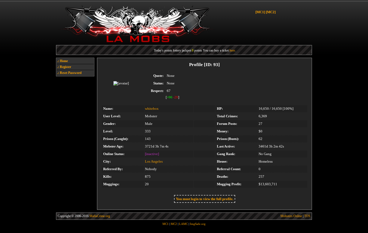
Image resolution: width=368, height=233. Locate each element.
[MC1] (260, 12)
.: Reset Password (69, 73)
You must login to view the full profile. (204, 199)
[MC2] (271, 12)
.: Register (64, 67)
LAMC (183, 223)
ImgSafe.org (198, 223)
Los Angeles (154, 161)
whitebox (152, 109)
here (232, 50)
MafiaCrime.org (99, 216)
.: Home (62, 61)
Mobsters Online (291, 216)
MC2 (174, 223)
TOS (307, 216)
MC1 (165, 223)
